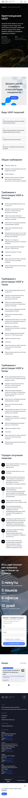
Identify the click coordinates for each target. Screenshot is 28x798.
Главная (3, 7)
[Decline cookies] (25, 785)
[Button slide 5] (19, 685)
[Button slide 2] (11, 685)
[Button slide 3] (14, 685)
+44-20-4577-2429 (9, 758)
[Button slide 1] (8, 685)
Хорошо (4, 793)
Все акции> (23, 663)
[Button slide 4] (16, 685)
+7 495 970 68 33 (8, 736)
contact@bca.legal (8, 739)
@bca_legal (9, 738)
